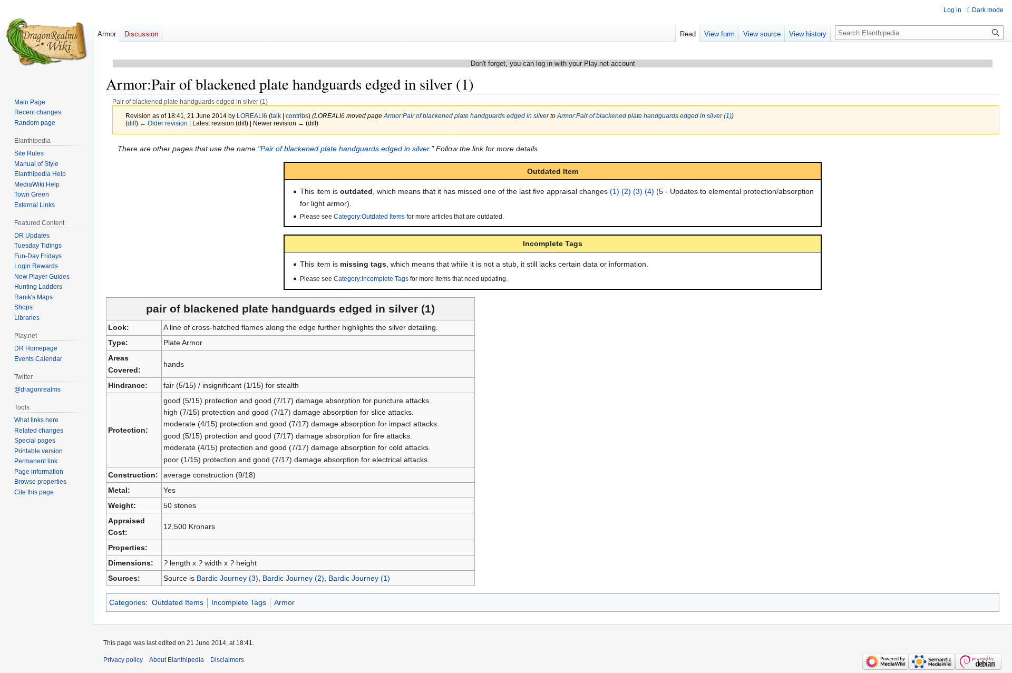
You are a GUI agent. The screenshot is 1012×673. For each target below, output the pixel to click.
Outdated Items (177, 602)
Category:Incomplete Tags (371, 278)
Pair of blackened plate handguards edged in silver (344, 148)
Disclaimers (227, 660)
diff (132, 123)
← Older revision (164, 123)
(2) (626, 191)
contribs (297, 115)
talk (276, 115)
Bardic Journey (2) (293, 578)
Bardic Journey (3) (227, 578)
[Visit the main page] (46, 42)
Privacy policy (123, 660)
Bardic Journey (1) (359, 578)
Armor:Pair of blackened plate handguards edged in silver (466, 115)
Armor (284, 602)
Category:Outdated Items (369, 216)
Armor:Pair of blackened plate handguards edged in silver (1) (644, 115)
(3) (638, 191)
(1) (614, 191)
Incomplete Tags (238, 602)
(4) (649, 191)
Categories (127, 602)
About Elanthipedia (176, 660)
